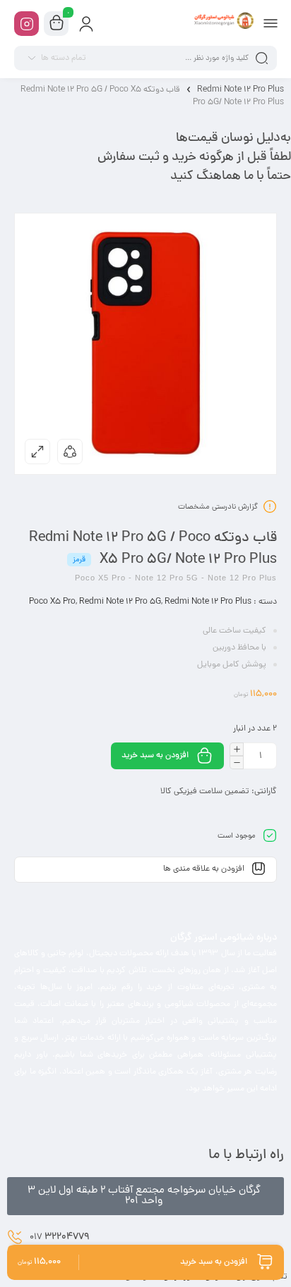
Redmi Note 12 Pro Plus (240, 90)
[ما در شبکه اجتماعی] (26, 23)
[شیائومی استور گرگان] (223, 23)
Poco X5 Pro (52, 602)
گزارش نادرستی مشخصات (218, 507)
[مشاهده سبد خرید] (56, 24)
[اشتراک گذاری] (70, 451)
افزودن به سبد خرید (155, 756)
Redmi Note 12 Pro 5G (120, 602)
